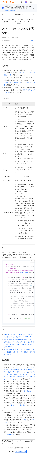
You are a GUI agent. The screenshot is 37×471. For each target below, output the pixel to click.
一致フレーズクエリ (21, 372)
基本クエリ (27, 21)
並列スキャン (11, 434)
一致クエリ (10, 372)
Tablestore (13, 19)
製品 (31, 40)
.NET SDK (31, 19)
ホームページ (5, 19)
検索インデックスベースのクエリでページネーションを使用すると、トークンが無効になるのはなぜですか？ (19, 351)
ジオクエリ (20, 377)
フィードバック (22, 451)
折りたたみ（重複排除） (19, 405)
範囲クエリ (17, 374)
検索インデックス (8, 21)
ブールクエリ (11, 377)
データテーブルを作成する (12, 82)
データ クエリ (18, 21)
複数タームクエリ (16, 369)
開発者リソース (22, 19)
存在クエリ (11, 379)
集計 (25, 420)
